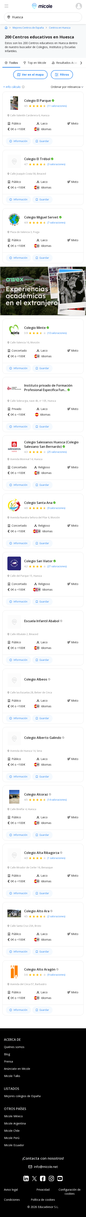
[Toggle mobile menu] (6, 6)
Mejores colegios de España (22, 1096)
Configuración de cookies (70, 1191)
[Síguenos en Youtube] (60, 1178)
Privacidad (43, 1189)
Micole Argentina (15, 1123)
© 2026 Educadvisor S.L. (43, 1207)
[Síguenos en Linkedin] (26, 1178)
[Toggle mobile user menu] (79, 6)
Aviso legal (11, 1189)
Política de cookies (43, 1200)
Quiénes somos (14, 1047)
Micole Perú (11, 1138)
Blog (7, 1054)
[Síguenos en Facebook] (42, 1178)
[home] (6, 27)
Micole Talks (12, 1076)
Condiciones (12, 1200)
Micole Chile (12, 1131)
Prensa (8, 1061)
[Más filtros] (80, 63)
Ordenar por (59, 87)
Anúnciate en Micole (17, 1069)
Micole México (13, 1116)
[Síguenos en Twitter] (34, 1178)
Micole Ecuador (14, 1145)
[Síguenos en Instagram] (51, 1178)
